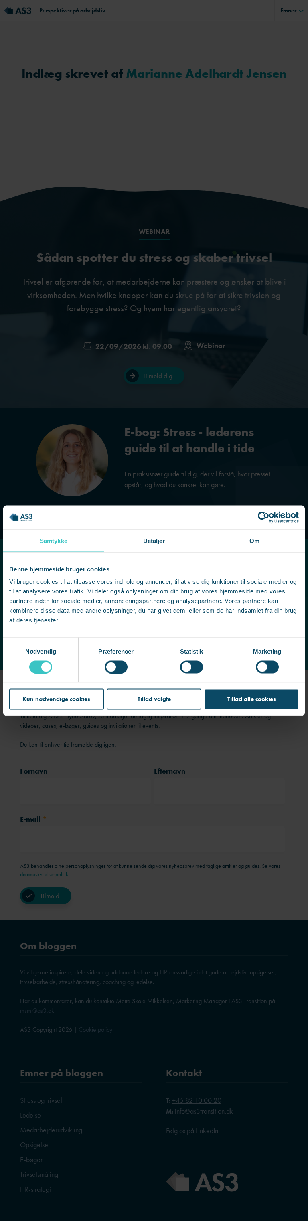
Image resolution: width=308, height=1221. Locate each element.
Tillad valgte (154, 699)
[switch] (116, 666)
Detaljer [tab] (154, 540)
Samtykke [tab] (53, 540)
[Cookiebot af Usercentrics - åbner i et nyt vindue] (264, 517)
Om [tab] (254, 540)
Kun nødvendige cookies (56, 699)
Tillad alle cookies (251, 699)
